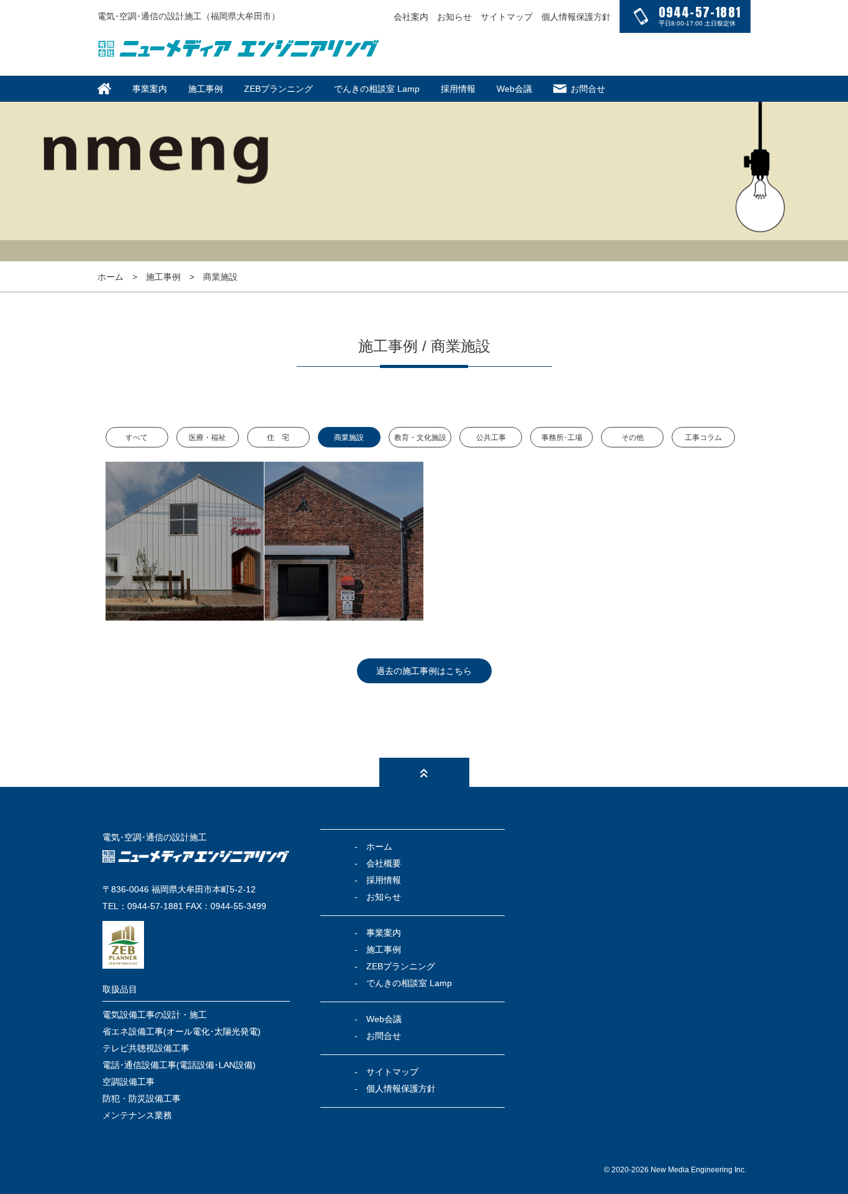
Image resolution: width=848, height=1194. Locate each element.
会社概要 (383, 863)
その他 (632, 437)
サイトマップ (506, 17)
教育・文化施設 (420, 437)
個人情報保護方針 (576, 17)
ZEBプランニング (278, 89)
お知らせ (454, 17)
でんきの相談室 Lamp (377, 89)
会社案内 (411, 17)
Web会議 (514, 89)
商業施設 (349, 437)
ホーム (110, 276)
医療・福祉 (207, 437)
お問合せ (588, 89)
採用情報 (458, 89)
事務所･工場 (561, 437)
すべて (136, 437)
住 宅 (278, 437)
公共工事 (491, 437)
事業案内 (149, 89)
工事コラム (703, 437)
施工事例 (205, 89)
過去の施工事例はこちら (424, 671)
